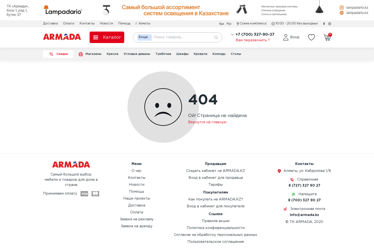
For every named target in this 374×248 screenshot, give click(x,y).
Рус (229, 23)
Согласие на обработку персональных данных (215, 235)
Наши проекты (136, 198)
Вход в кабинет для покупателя (215, 206)
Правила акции (215, 221)
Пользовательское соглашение (215, 241)
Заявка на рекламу (136, 219)
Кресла (112, 54)
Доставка (50, 23)
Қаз (221, 23)
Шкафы (182, 54)
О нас (137, 171)
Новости (106, 23)
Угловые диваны (137, 54)
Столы (236, 54)
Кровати (200, 54)
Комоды (219, 54)
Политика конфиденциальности (216, 228)
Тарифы (215, 184)
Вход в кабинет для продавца (216, 177)
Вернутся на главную (207, 122)
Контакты (87, 23)
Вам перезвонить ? (253, 40)
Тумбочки (163, 54)
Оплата (68, 23)
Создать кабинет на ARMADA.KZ (215, 171)
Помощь (124, 23)
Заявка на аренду (136, 226)
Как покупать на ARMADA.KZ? (215, 199)
